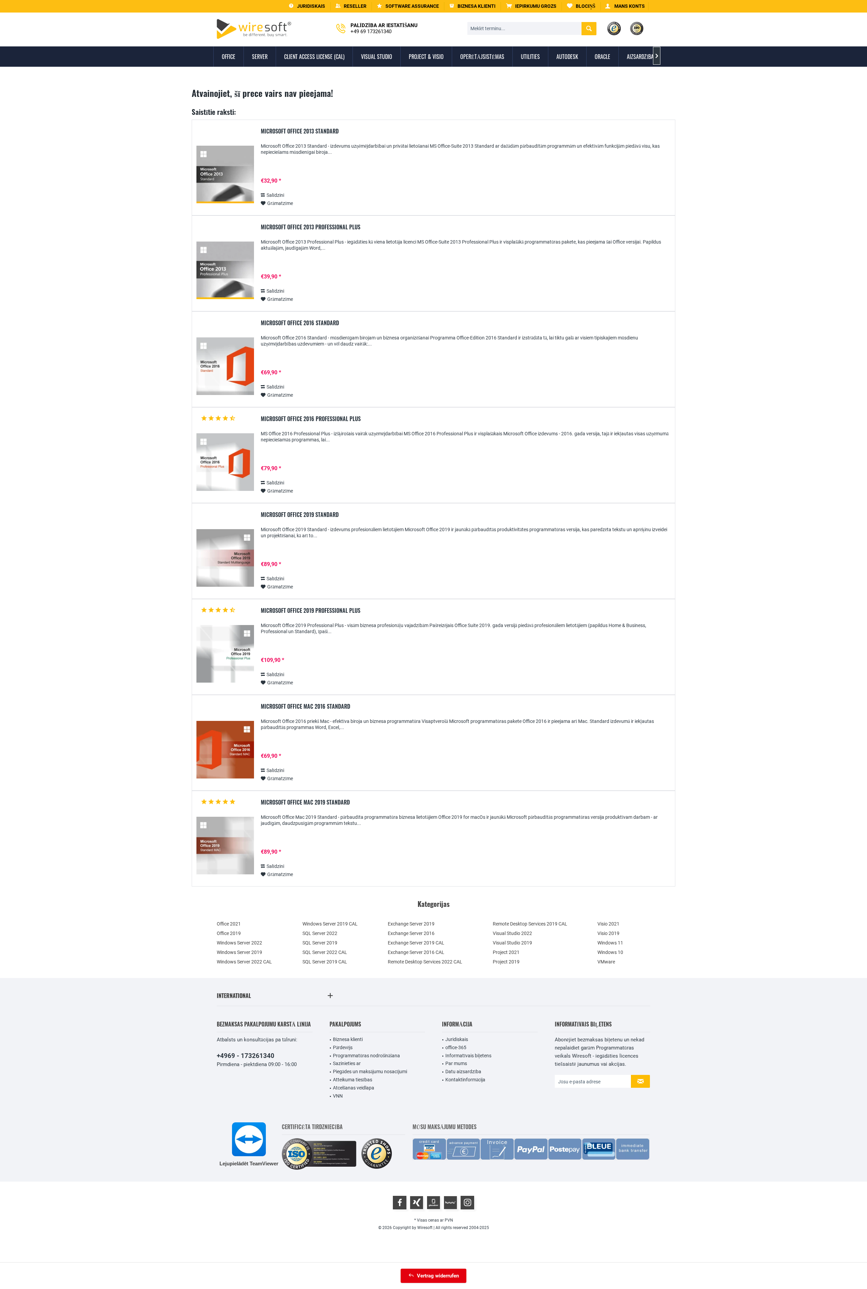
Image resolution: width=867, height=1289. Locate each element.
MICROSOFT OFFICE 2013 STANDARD (300, 131)
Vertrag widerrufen (438, 1276)
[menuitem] (531, 6)
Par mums (456, 1063)
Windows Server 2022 (239, 942)
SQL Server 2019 (319, 942)
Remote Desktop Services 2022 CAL (425, 961)
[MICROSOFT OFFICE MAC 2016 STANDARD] (225, 750)
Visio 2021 (608, 924)
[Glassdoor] (433, 1202)
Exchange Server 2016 (411, 933)
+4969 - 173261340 (245, 1056)
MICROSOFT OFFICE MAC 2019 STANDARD (305, 802)
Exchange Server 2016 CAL (416, 952)
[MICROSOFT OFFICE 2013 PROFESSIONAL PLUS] (225, 270)
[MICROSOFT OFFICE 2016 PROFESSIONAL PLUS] (225, 462)
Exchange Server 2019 (411, 924)
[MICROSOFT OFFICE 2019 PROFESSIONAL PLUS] (225, 654)
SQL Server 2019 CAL (324, 961)
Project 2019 (506, 961)
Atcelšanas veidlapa (353, 1087)
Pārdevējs (343, 1047)
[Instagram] (467, 1202)
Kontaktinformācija (465, 1079)
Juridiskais (456, 1039)
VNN (338, 1096)
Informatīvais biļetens (468, 1055)
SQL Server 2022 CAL (324, 952)
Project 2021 (506, 952)
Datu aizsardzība (463, 1071)
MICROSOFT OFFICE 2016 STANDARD (300, 323)
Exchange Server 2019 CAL (416, 942)
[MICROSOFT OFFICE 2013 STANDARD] (225, 174)
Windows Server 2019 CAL (330, 924)
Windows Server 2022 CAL (244, 961)
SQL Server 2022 (319, 933)
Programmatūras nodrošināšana (366, 1055)
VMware (606, 961)
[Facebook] (399, 1202)
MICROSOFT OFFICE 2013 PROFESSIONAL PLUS (310, 227)
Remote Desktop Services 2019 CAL (530, 924)
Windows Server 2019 (239, 952)
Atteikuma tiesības (352, 1079)
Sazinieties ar (347, 1063)
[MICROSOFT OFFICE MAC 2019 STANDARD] (225, 846)
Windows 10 (610, 952)
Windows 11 (610, 942)
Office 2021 (229, 924)
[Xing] (416, 1202)
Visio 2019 (608, 933)
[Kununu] (450, 1202)
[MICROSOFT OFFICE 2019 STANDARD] (225, 558)
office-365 (455, 1047)
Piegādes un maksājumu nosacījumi (370, 1071)
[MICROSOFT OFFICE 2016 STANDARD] (225, 366)
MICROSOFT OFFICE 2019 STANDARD (300, 515)
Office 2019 (229, 933)
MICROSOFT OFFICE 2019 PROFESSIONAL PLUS (310, 611)
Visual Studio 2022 (512, 933)
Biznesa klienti (348, 1039)
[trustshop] (376, 1154)
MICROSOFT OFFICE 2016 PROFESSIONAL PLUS (311, 419)
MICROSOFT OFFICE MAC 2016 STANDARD (305, 706)
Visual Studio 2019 (512, 942)
